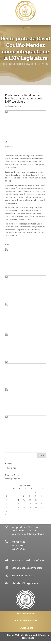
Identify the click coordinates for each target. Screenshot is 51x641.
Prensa (11, 106)
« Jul (6, 515)
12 (18, 500)
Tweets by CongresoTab (13, 479)
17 (7, 504)
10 (7, 500)
